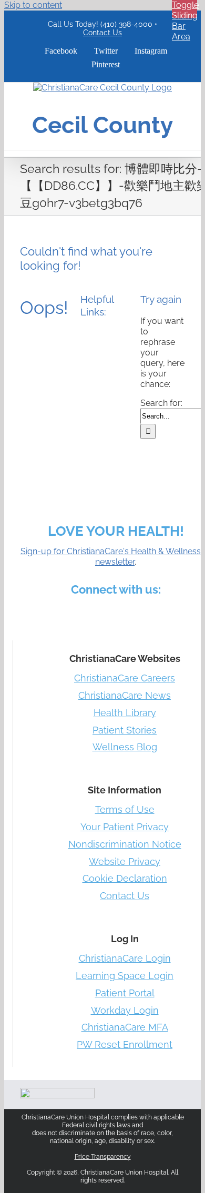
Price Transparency (103, 1156)
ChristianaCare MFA (124, 1027)
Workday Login (125, 1010)
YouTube (172, 613)
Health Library (125, 712)
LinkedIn (91, 613)
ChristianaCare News (124, 695)
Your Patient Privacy (124, 826)
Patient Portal (125, 992)
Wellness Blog (125, 746)
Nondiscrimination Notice (124, 844)
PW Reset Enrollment (124, 1044)
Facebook (41, 613)
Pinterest (142, 613)
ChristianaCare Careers (124, 678)
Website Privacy (124, 861)
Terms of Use (125, 809)
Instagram (116, 613)
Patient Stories (125, 730)
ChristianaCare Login (125, 958)
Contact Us (102, 32)
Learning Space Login (124, 975)
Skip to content (33, 5)
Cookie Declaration (125, 878)
